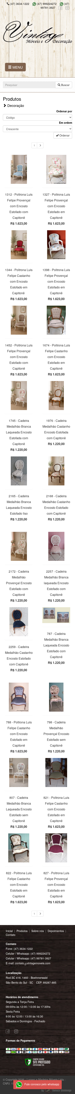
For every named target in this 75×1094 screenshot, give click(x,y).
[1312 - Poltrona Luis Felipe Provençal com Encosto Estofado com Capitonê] (19, 169)
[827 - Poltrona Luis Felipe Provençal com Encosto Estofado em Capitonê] (56, 847)
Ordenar (64, 135)
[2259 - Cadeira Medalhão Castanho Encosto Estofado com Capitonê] (19, 621)
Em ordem (65, 122)
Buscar (65, 85)
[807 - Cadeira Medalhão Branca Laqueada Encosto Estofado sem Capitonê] (19, 772)
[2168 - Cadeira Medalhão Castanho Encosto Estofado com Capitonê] (56, 470)
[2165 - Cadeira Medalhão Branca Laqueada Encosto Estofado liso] (19, 470)
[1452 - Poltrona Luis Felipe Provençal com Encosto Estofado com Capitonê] (19, 320)
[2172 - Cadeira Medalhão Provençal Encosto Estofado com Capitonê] (19, 546)
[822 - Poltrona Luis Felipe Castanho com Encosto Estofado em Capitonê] (19, 847)
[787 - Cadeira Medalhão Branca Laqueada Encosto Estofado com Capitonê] (56, 615)
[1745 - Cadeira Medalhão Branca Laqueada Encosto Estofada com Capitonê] (19, 395)
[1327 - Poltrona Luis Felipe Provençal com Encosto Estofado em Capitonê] (56, 169)
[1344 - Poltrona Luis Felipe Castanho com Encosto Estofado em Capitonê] (19, 244)
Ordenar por (64, 111)
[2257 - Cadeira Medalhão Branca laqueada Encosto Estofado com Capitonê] (56, 546)
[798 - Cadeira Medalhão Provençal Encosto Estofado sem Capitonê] (56, 697)
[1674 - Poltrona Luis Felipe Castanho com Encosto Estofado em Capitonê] (56, 320)
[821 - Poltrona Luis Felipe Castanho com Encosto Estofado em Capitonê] (56, 772)
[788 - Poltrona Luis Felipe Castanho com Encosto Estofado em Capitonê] (19, 697)
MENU (17, 67)
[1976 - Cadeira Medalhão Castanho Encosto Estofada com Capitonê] (56, 395)
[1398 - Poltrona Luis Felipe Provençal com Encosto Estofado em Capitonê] (56, 244)
